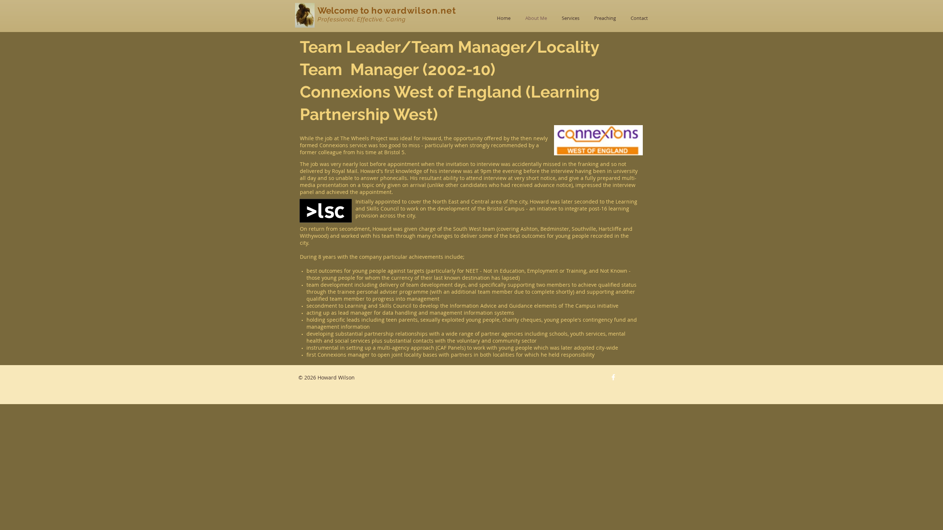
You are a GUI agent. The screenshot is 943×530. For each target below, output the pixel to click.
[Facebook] (613, 377)
